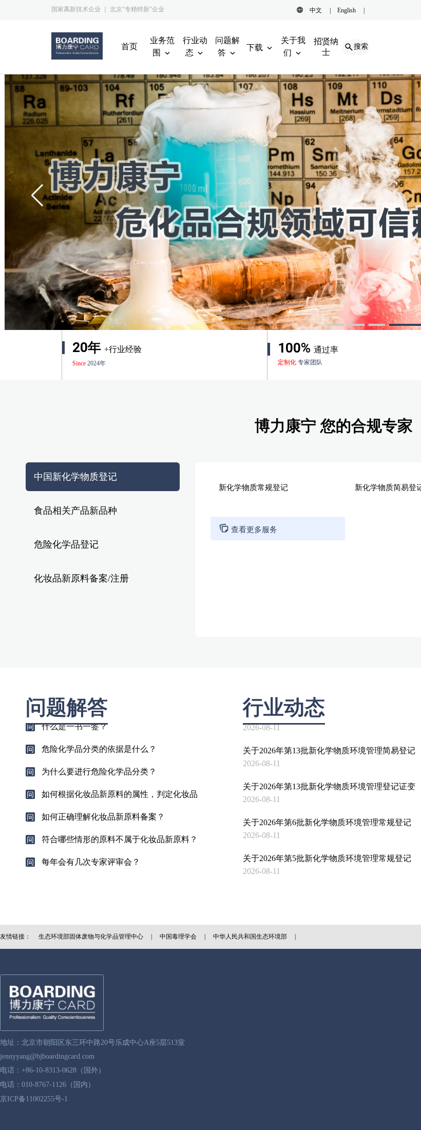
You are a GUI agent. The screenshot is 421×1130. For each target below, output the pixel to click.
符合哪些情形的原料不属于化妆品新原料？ (120, 829)
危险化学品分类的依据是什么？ (99, 738)
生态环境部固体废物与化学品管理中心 (91, 936)
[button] (336, 325)
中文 (316, 10)
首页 (129, 46)
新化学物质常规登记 (253, 487)
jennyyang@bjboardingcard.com (47, 1056)
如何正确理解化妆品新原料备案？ (103, 806)
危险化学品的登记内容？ (87, 874)
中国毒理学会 (178, 936)
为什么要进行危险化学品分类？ (99, 761)
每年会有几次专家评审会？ (91, 851)
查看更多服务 (248, 529)
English (346, 10)
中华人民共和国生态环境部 (250, 936)
